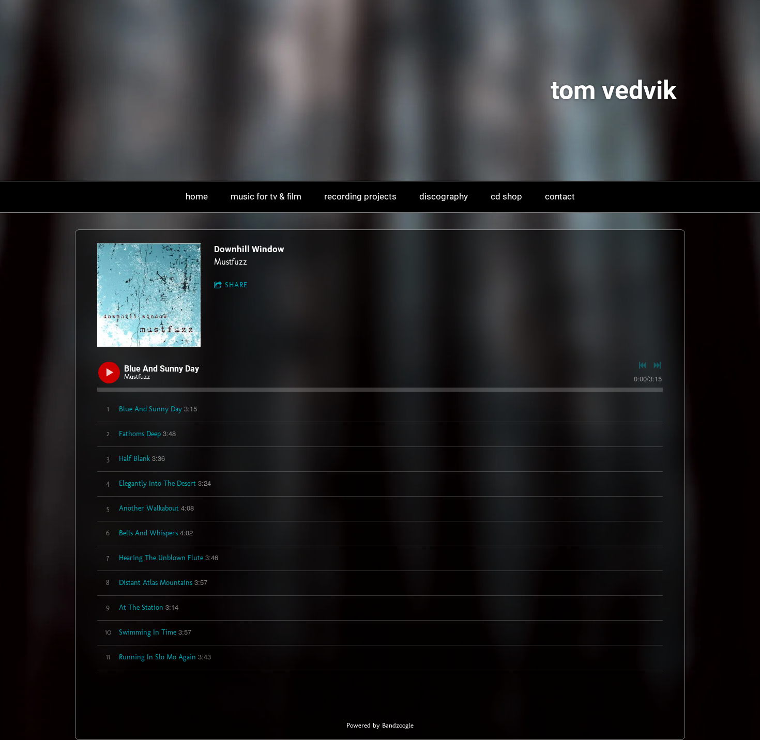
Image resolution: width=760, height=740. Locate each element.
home (197, 196)
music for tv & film (266, 196)
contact (560, 196)
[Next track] (657, 365)
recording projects (360, 196)
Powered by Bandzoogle (380, 725)
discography (443, 196)
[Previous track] (642, 365)
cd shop (506, 196)
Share (236, 285)
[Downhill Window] (149, 295)
